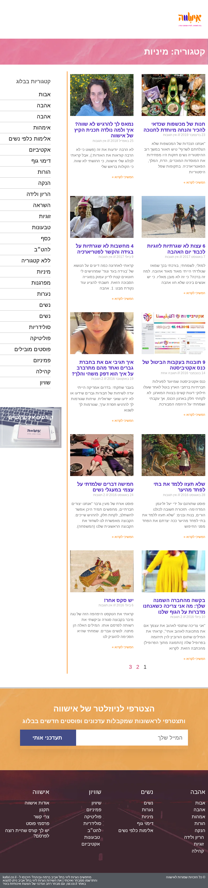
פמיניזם (42, 360)
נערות (44, 294)
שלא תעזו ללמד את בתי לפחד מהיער (179, 487)
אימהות (42, 128)
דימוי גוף (41, 161)
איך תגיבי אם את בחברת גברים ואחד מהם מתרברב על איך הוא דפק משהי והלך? (103, 368)
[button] (92, 19)
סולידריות (40, 327)
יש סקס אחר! (119, 600)
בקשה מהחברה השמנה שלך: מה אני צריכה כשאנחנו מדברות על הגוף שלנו (174, 606)
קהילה (43, 371)
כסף (46, 238)
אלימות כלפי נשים (30, 139)
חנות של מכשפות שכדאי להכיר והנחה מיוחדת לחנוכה (174, 127)
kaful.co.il (10, 877)
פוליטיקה (40, 338)
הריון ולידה (39, 194)
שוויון (45, 382)
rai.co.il (72, 884)
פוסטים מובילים (32, 349)
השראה (42, 205)
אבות (45, 94)
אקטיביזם (40, 150)
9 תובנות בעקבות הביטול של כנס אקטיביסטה (173, 365)
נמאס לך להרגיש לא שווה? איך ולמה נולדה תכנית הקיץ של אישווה (104, 129)
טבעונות (41, 227)
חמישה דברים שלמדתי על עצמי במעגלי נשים (105, 487)
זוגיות (45, 216)
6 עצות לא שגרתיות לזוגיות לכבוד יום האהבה (176, 249)
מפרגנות (41, 283)
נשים (45, 305)
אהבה (44, 105)
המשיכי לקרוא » (194, 182)
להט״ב (42, 249)
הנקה (44, 183)
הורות (44, 172)
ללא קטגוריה (36, 261)
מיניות (44, 272)
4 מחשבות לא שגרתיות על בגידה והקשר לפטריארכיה (105, 249)
